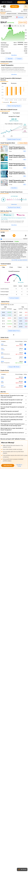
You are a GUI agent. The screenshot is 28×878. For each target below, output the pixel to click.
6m (12, 25)
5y (20, 25)
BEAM (2, 361)
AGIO (2, 344)
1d (4, 25)
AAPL (2, 381)
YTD (15, 25)
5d (7, 25)
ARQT (2, 357)
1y (18, 25)
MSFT (2, 385)
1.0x (3, 235)
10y (23, 25)
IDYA (2, 352)
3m (10, 26)
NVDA (2, 377)
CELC (2, 348)
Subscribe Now (8, 465)
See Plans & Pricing (19, 465)
